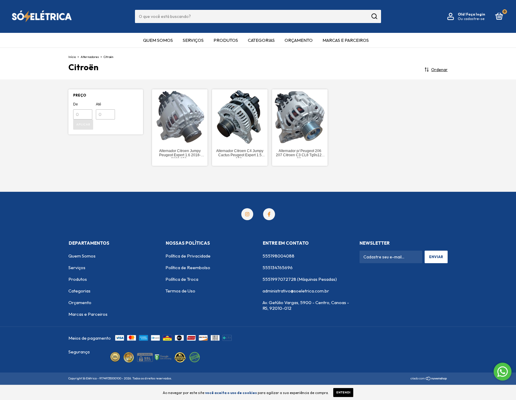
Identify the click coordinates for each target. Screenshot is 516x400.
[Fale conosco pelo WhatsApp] (503, 372)
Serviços (193, 40)
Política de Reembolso (187, 267)
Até (98, 104)
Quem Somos (158, 40)
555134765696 (277, 267)
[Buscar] (374, 16)
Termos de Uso (180, 291)
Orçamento (299, 40)
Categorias (261, 40)
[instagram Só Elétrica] (247, 214)
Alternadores (90, 57)
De (75, 104)
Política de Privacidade (188, 256)
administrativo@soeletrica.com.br (295, 291)
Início (72, 57)
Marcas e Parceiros (345, 40)
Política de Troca (181, 279)
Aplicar (83, 124)
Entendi (343, 392)
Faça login (475, 14)
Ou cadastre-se (471, 18)
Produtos (226, 40)
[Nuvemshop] (429, 379)
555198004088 (278, 256)
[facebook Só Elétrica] (269, 214)
